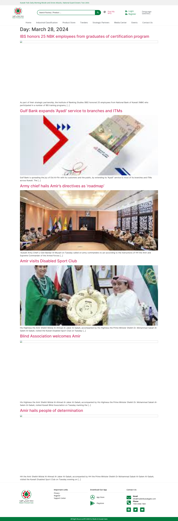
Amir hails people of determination (51, 410)
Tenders (84, 22)
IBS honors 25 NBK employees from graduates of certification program (84, 36)
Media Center (120, 22)
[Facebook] (129, 509)
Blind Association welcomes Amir (50, 336)
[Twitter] (135, 509)
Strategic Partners (101, 22)
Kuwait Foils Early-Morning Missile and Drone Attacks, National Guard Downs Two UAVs (54, 3)
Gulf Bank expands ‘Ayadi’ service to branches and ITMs (71, 110)
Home (28, 22)
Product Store (68, 22)
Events (134, 22)
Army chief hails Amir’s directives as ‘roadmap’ (62, 186)
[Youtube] (142, 509)
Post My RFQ (111, 12)
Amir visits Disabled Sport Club (48, 261)
